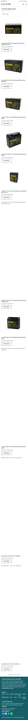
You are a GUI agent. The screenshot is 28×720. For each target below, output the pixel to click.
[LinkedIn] (8, 714)
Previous (10, 674)
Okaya (7, 697)
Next (19, 674)
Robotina (4, 697)
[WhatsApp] (6, 1)
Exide (19, 697)
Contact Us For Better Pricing (7, 46)
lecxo (15, 697)
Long (11, 697)
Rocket (24, 694)
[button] (23, 4)
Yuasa (3, 694)
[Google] (1, 1)
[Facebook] (3, 714)
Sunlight (16, 694)
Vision (7, 694)
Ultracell (12, 694)
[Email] (4, 1)
